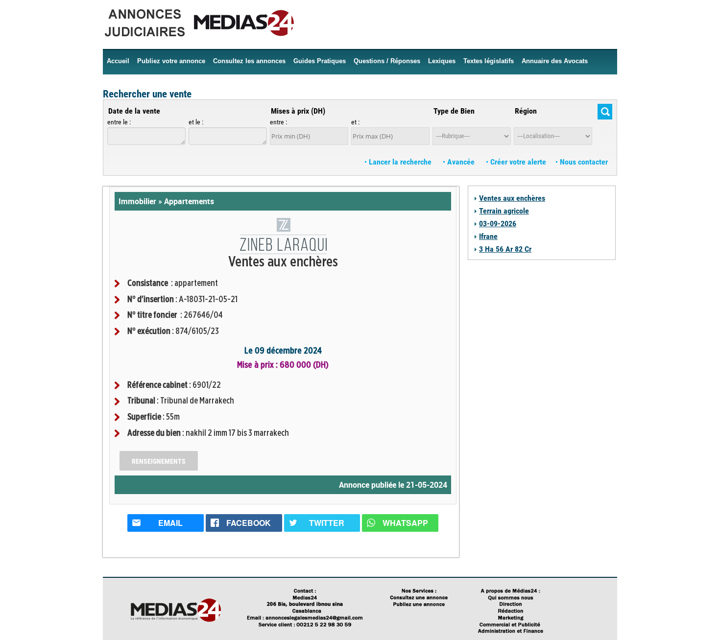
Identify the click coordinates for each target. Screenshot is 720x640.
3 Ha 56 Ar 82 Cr (505, 249)
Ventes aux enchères (512, 198)
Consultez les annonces (249, 61)
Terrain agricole (504, 210)
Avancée (461, 161)
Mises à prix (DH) (298, 111)
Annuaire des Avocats (555, 61)
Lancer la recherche (400, 161)
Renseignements (159, 461)
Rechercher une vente (147, 94)
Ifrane (488, 236)
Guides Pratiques (319, 61)
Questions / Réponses (387, 61)
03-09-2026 (497, 223)
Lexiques (442, 61)
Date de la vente (134, 111)
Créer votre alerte (517, 161)
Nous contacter (583, 161)
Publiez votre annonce (171, 61)
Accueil (118, 61)
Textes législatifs (488, 61)
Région (526, 111)
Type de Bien (454, 111)
